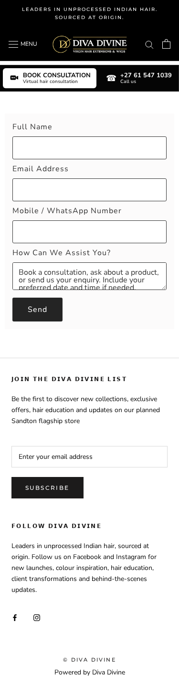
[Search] (149, 44)
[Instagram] (36, 616)
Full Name (32, 127)
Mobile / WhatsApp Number (67, 211)
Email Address (40, 169)
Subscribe (47, 487)
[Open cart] (166, 44)
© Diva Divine (89, 659)
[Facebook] (14, 616)
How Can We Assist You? (61, 253)
